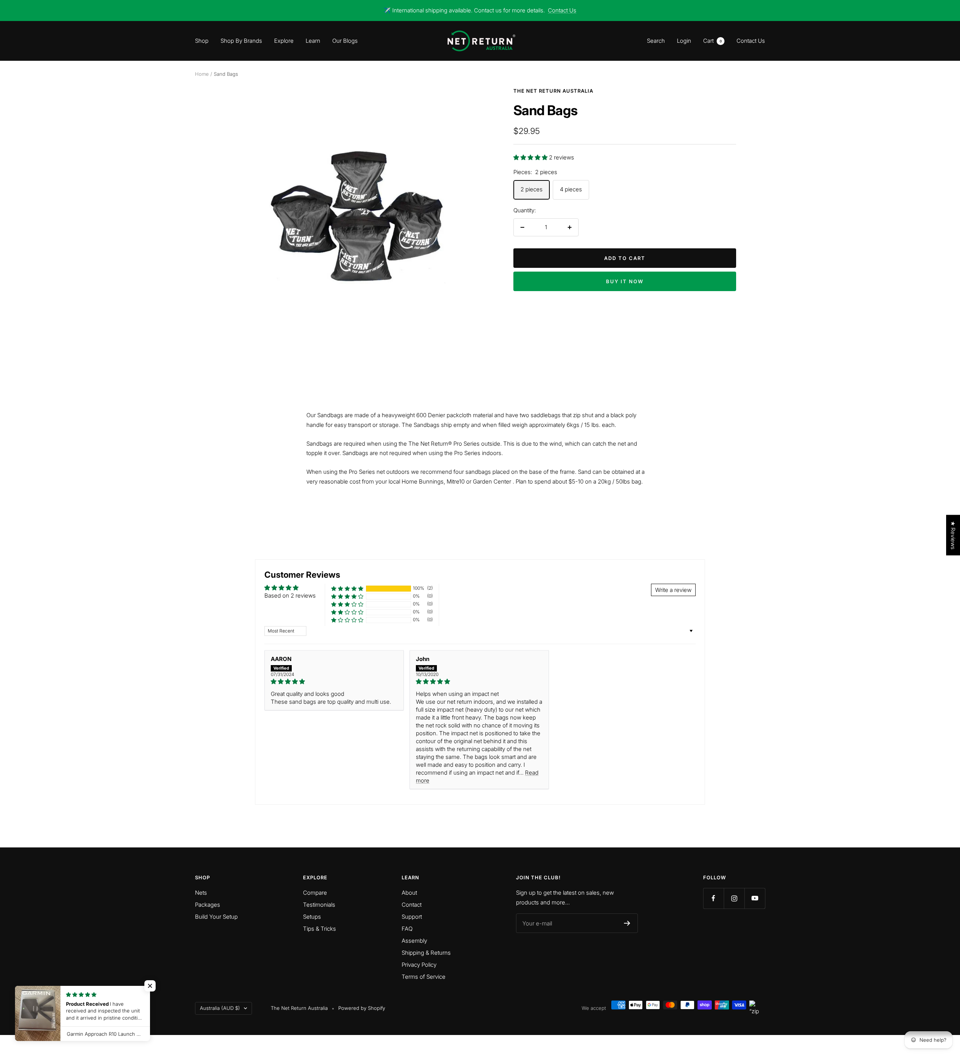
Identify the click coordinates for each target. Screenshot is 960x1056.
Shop (201, 40)
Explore (284, 40)
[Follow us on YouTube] (754, 898)
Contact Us (562, 10)
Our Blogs (345, 40)
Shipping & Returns (426, 952)
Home (202, 74)
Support (412, 916)
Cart (712, 40)
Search (656, 40)
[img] (334, 681)
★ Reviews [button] (953, 535)
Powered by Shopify (361, 1008)
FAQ (407, 928)
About (409, 892)
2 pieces (531, 189)
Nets (201, 892)
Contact (412, 904)
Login (684, 40)
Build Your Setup (216, 916)
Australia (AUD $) (220, 1008)
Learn (313, 40)
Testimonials (319, 904)
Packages (207, 904)
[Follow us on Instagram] (734, 898)
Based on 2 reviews (290, 595)
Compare (315, 892)
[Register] (627, 923)
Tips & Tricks (319, 928)
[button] (531, 157)
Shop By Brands (241, 40)
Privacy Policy (419, 964)
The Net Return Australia (553, 91)
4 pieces (571, 189)
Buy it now (625, 281)
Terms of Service (424, 976)
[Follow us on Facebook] (713, 898)
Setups (312, 916)
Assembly (414, 940)
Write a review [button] (673, 589)
